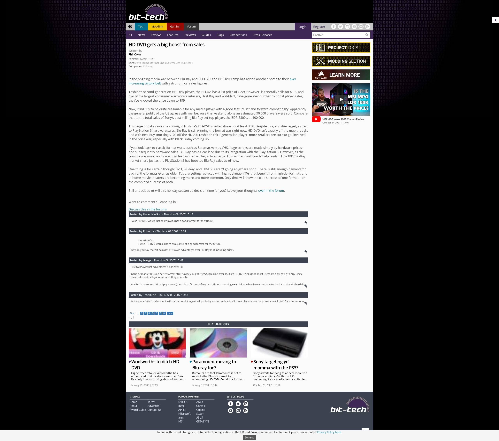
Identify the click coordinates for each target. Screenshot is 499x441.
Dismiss (249, 437)
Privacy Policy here (329, 432)
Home (133, 402)
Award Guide (138, 410)
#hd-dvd (165, 63)
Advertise (153, 406)
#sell (190, 63)
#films (145, 63)
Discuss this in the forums (148, 209)
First (132, 313)
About (133, 406)
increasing (136, 83)
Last (170, 313)
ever (293, 79)
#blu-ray (148, 66)
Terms (151, 402)
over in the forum (271, 190)
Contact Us (154, 410)
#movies (175, 63)
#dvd (138, 63)
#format (154, 63)
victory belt (153, 83)
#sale (184, 63)
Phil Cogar (135, 54)
